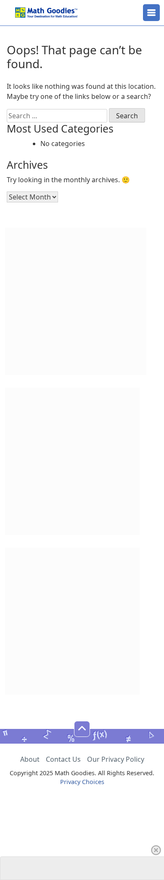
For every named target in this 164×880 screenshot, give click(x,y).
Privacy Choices (82, 782)
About (30, 759)
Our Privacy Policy (115, 759)
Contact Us (63, 759)
